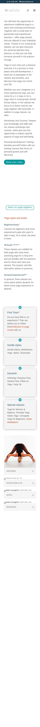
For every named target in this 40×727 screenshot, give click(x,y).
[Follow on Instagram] (32, 581)
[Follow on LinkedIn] (27, 581)
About (6, 660)
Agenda (7, 612)
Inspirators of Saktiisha (12, 699)
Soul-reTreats (9, 643)
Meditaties (8, 647)
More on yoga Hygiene (20, 207)
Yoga (6, 640)
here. (24, 190)
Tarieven (7, 608)
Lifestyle (7, 636)
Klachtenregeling (10, 675)
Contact (7, 615)
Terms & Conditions (11, 600)
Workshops (8, 632)
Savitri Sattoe (9, 664)
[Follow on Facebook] (22, 581)
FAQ (5, 604)
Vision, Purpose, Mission (13, 668)
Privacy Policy (9, 619)
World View (8, 671)
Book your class (14, 162)
